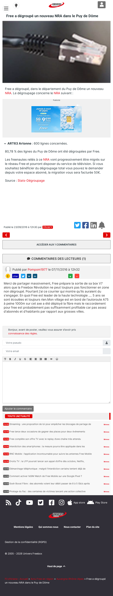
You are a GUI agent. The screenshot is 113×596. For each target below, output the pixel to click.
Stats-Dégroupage (31, 180)
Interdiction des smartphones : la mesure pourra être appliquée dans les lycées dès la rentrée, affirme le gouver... (47, 448)
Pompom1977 (38, 269)
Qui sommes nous (48, 526)
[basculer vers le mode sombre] (16, 5)
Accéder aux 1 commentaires (56, 244)
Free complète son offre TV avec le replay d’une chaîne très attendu (45, 439)
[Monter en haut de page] (35, 276)
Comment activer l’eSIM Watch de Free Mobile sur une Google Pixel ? (46, 476)
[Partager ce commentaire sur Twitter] (23, 276)
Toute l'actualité (18, 416)
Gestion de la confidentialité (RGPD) (26, 542)
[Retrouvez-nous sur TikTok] (19, 502)
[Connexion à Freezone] (102, 4)
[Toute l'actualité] (103, 416)
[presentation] (5, 359)
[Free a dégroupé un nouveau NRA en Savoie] (6, 235)
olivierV (47, 227)
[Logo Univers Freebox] (56, 5)
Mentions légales (23, 526)
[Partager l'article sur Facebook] (86, 227)
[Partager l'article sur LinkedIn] (94, 227)
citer (15, 276)
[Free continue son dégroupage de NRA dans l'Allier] (107, 235)
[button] (5, 359)
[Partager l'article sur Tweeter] (78, 227)
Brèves (106, 424)
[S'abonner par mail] (102, 227)
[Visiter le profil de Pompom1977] (8, 269)
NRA (8, 93)
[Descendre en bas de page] (29, 276)
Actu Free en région (42, 578)
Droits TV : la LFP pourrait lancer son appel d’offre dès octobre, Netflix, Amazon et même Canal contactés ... (47, 462)
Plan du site (92, 526)
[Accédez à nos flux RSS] (9, 502)
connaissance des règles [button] (22, 333)
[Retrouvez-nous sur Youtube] (30, 502)
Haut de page (55, 566)
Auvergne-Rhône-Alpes (70, 578)
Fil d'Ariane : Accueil (16, 578)
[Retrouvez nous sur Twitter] (41, 502)
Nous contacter (72, 526)
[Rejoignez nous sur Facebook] (52, 502)
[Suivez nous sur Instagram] (62, 502)
